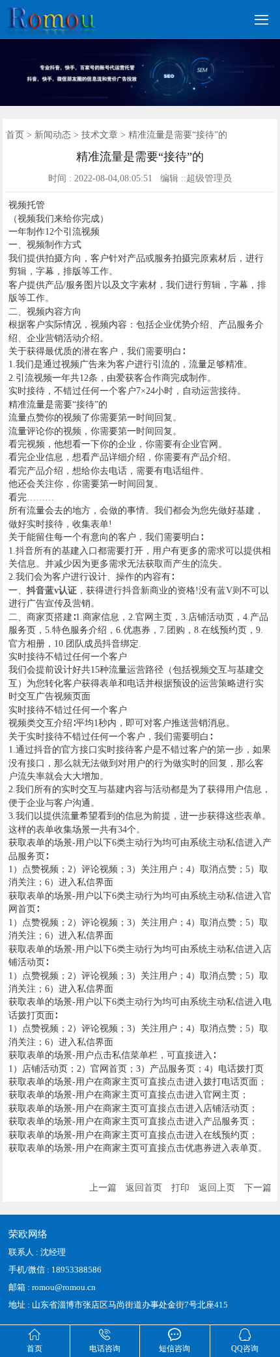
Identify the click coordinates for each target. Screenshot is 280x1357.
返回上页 (217, 1188)
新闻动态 (53, 135)
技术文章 (99, 135)
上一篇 (103, 1188)
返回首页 (144, 1188)
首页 (15, 135)
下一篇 (258, 1188)
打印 (180, 1188)
